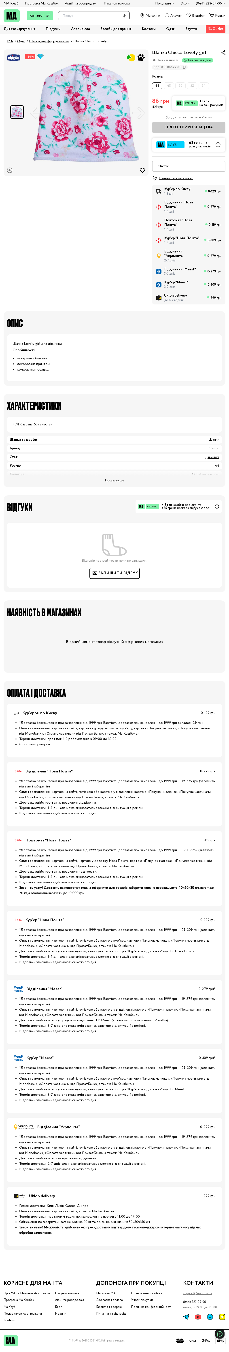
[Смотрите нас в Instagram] (222, 1317)
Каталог (37, 15)
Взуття (191, 29)
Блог (58, 1307)
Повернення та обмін (146, 1293)
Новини (60, 1314)
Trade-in (9, 1320)
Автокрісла (80, 29)
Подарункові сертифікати (23, 1314)
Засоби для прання (115, 29)
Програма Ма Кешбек (42, 3)
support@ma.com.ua (197, 1293)
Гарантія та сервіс (109, 1307)
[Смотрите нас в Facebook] (210, 1317)
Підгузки (53, 29)
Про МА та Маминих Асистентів (27, 1293)
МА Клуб (11, 3)
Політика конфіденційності (151, 1307)
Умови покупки (142, 1300)
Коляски (149, 29)
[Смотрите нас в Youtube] (198, 1317)
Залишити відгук (118, 573)
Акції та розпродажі (81, 3)
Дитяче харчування (19, 29)
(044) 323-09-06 (194, 1302)
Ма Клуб (9, 1307)
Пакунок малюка (117, 3)
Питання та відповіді (111, 1314)
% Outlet (215, 29)
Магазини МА (106, 1293)
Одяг (170, 29)
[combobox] (188, 166)
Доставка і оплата (109, 1300)
